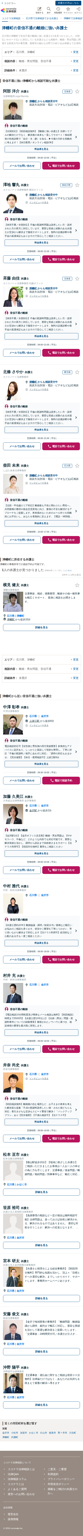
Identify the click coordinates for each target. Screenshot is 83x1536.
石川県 (10, 615)
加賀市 (23, 1432)
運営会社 (13, 1514)
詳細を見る (41, 627)
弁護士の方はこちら (68, 3)
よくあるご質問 (17, 1489)
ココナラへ (10, 3)
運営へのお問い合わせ (21, 1494)
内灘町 (14, 1437)
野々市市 (62, 1432)
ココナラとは (16, 1484)
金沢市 (45, 716)
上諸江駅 (34, 720)
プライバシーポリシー (61, 1479)
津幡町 (33, 101)
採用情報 (13, 1519)
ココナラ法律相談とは (21, 1469)
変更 (76, 52)
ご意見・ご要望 (57, 1469)
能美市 (52, 1432)
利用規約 (53, 1474)
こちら (68, 570)
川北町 (72, 1432)
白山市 (43, 1432)
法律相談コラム (17, 1479)
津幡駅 (11, 619)
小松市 (14, 1432)
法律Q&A (13, 1474)
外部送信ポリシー (58, 1484)
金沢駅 (33, 810)
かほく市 (22, 1184)
